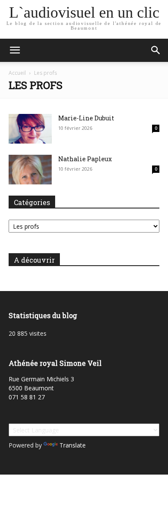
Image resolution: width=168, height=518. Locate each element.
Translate (72, 445)
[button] (14, 50)
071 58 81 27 (27, 397)
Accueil (17, 73)
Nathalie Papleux (85, 159)
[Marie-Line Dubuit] (30, 129)
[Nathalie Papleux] (30, 169)
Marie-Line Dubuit (86, 118)
